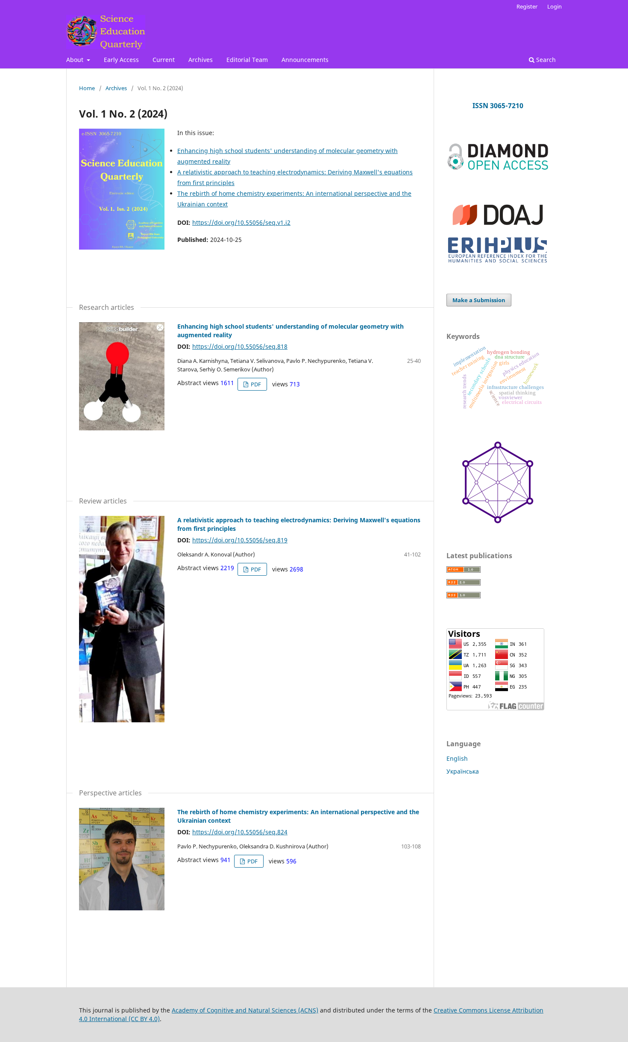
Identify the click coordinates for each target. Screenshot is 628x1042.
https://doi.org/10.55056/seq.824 (240, 832)
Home (87, 88)
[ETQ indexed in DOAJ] (497, 229)
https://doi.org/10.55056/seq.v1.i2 (241, 222)
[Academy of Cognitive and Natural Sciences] (498, 521)
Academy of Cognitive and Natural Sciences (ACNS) (245, 1010)
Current (164, 60)
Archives (200, 60)
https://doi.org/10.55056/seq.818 (240, 346)
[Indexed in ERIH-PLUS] (497, 263)
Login (554, 6)
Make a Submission (478, 300)
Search (545, 60)
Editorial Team (247, 60)
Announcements (305, 60)
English (457, 758)
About (75, 60)
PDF (255, 384)
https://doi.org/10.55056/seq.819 (240, 540)
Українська (462, 771)
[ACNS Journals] (497, 168)
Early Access (121, 60)
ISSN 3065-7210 (497, 105)
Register (526, 6)
